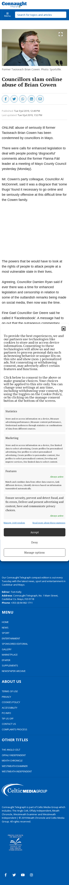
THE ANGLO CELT (11, 749)
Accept (34, 532)
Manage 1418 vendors (14, 522)
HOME (5, 622)
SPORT (5, 633)
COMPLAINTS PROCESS (14, 729)
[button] (63, 328)
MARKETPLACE (10, 654)
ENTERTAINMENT (11, 638)
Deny (34, 542)
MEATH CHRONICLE (12, 760)
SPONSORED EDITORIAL (15, 643)
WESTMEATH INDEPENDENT (17, 771)
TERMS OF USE (10, 691)
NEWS (5, 627)
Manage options (34, 552)
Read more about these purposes (49, 522)
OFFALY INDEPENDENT (14, 755)
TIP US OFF (7, 718)
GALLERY (6, 649)
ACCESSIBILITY (9, 707)
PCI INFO (6, 713)
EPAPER (6, 660)
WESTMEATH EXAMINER (15, 766)
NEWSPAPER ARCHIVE (14, 671)
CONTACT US (9, 724)
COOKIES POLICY (11, 702)
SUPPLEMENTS (10, 665)
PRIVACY (6, 696)
